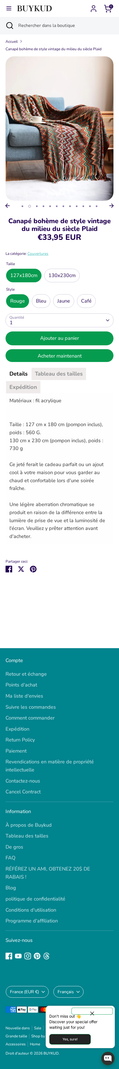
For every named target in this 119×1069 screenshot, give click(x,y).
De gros (14, 847)
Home (35, 1044)
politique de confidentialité (35, 899)
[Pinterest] (37, 956)
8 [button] (70, 206)
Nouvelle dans (18, 1028)
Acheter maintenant (60, 356)
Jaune (63, 301)
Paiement (16, 751)
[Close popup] (92, 1011)
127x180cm (23, 275)
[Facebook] (9, 956)
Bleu (41, 301)
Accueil (12, 41)
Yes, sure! (70, 1039)
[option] (59, 128)
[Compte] (93, 7)
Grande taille (16, 1036)
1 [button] (22, 206)
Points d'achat (21, 684)
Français (66, 992)
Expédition (17, 729)
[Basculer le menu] (8, 8)
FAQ (10, 857)
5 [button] (50, 206)
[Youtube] (18, 956)
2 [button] (29, 206)
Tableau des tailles (27, 835)
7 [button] (63, 206)
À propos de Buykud (29, 825)
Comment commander (30, 718)
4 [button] (43, 206)
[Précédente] (7, 206)
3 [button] (37, 206)
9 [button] (76, 206)
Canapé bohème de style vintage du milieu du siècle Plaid (54, 49)
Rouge (17, 301)
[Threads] (46, 956)
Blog (11, 887)
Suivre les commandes (31, 707)
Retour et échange (26, 674)
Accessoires (16, 1044)
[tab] (19, 374)
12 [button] (96, 206)
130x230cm (62, 275)
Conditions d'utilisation (31, 910)
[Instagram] (27, 956)
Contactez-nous (23, 781)
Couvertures (37, 253)
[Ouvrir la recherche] (9, 25)
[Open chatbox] (108, 1058)
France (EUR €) (24, 992)
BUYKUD (51, 1053)
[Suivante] (111, 206)
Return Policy (20, 739)
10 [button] (83, 206)
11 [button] (90, 206)
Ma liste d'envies (24, 696)
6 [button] (57, 206)
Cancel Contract (23, 791)
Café (86, 301)
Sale (37, 1028)
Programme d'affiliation (32, 920)
